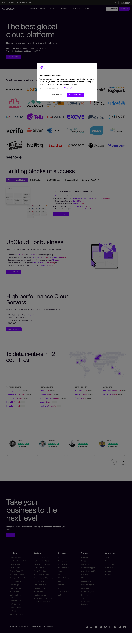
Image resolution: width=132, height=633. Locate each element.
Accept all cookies (75, 94)
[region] (67, 82)
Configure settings (56, 94)
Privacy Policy (68, 88)
